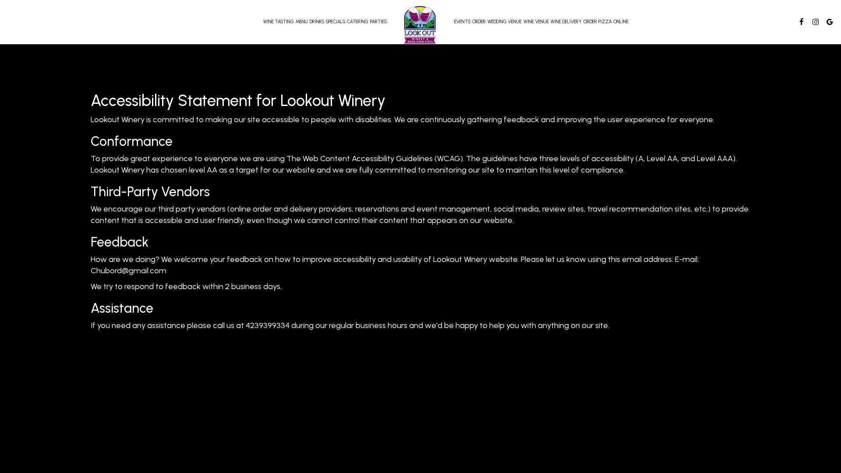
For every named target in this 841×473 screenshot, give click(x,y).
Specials (335, 22)
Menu (302, 22)
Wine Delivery (566, 22)
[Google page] (830, 22)
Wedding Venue (505, 22)
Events (462, 22)
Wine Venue (536, 22)
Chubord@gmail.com (128, 270)
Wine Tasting (278, 22)
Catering (357, 22)
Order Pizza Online (606, 22)
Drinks (317, 22)
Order (479, 22)
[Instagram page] (816, 22)
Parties (378, 22)
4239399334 (268, 325)
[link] (420, 25)
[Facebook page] (802, 22)
